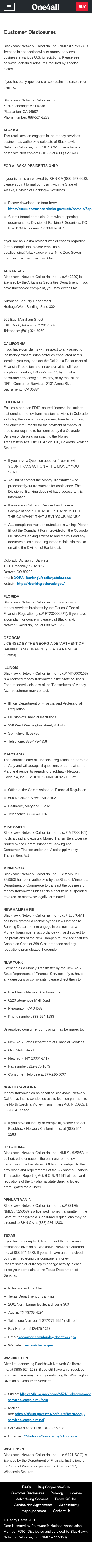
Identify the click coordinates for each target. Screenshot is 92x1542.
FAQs (26, 1487)
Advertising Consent (32, 1499)
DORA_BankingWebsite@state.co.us (42, 577)
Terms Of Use (65, 1499)
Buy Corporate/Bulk (54, 1487)
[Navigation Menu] (9, 7)
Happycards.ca (34, 1511)
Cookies (76, 1493)
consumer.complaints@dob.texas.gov (47, 1337)
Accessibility (69, 1505)
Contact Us (61, 1511)
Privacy (57, 1493)
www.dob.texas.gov (38, 1345)
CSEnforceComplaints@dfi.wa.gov (50, 1436)
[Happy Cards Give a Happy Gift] (46, 7)
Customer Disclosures (27, 1493)
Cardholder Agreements (33, 1505)
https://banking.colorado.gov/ (41, 583)
